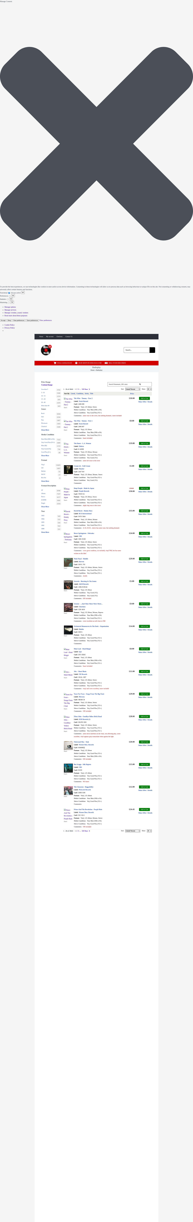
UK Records (83, 674)
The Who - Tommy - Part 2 (83, 398)
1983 (50, 516)
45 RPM (50, 500)
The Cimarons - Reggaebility (83, 787)
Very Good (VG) (50, 449)
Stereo (50, 497)
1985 (50, 522)
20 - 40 (50, 402)
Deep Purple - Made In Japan (84, 488)
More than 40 (50, 406)
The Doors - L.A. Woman (82, 443)
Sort (122, 389)
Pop (50, 420)
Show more (45, 430)
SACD (50, 474)
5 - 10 (50, 393)
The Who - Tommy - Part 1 (83, 421)
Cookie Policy (9, 325)
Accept (3, 320)
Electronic (50, 423)
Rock (50, 414)
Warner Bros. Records (86, 745)
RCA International (85, 513)
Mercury (82, 697)
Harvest (81, 561)
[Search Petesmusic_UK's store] (140, 384)
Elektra (81, 446)
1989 (50, 529)
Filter (67, 380)
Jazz (50, 417)
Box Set (50, 478)
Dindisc (81, 629)
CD (50, 468)
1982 (50, 519)
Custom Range (46, 385)
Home (92, 370)
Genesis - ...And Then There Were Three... (88, 604)
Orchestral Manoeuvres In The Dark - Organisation (91, 626)
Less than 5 (50, 389)
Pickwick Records (85, 790)
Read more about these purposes (15, 316)
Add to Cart (144, 398)
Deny (9, 320)
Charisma (82, 607)
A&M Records (84, 584)
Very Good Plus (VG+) (50, 442)
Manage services (10, 310)
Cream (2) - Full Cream (82, 466)
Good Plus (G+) (50, 452)
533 (83, 389)
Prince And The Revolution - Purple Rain (88, 809)
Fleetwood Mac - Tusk (81, 742)
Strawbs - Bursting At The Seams (85, 581)
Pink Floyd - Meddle (81, 559)
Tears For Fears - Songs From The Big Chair (89, 694)
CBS (80, 536)
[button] (96, 144)
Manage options (10, 307)
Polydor (81, 469)
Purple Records (84, 491)
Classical (50, 427)
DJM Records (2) (84, 719)
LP (50, 490)
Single (50, 503)
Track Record (83, 401)
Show (143, 389)
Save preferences (32, 320)
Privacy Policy (9, 328)
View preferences (18, 320)
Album (50, 494)
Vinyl (50, 465)
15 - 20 (50, 399)
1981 (50, 526)
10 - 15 (50, 396)
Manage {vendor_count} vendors (16, 313)
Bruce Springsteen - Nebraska (84, 533)
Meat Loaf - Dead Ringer (82, 649)
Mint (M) (50, 446)
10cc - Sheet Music (80, 671)
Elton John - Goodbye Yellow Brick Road (88, 716)
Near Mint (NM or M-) (50, 439)
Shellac (50, 471)
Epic (80, 652)
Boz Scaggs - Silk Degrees (82, 764)
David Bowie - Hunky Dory (83, 511)
